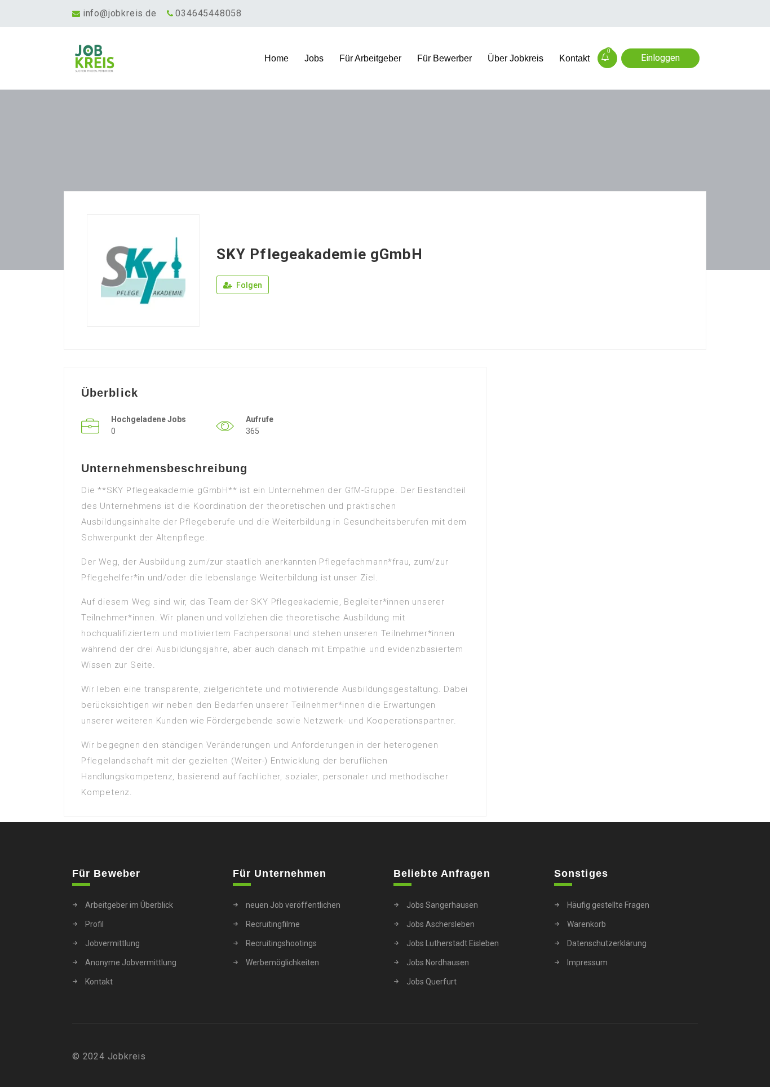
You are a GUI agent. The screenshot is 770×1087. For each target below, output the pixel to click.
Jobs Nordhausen (437, 962)
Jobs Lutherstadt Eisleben (452, 943)
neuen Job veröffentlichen (293, 904)
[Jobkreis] (150, 59)
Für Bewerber (444, 58)
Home (276, 58)
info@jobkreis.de (120, 13)
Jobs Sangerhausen (442, 904)
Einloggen (660, 57)
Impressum (587, 962)
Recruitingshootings (281, 943)
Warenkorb (586, 924)
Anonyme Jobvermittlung (130, 962)
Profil (94, 924)
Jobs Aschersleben (440, 924)
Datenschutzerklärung (607, 943)
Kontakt (574, 58)
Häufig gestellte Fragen (608, 904)
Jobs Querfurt (431, 981)
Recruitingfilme (273, 924)
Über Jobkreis (515, 58)
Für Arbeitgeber (370, 58)
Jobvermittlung (112, 943)
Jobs (314, 58)
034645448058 (208, 13)
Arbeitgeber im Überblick (129, 904)
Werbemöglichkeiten (282, 962)
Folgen (248, 285)
